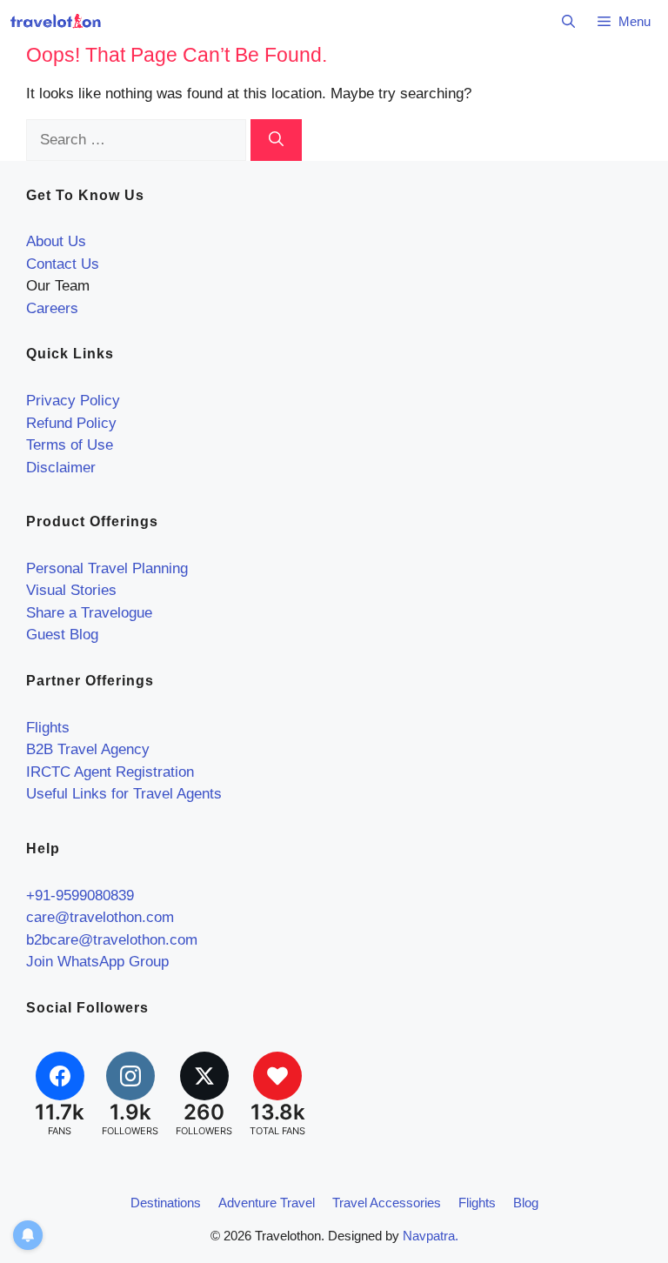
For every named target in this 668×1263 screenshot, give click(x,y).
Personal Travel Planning (107, 568)
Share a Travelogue (89, 613)
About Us (56, 241)
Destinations (165, 1202)
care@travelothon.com (100, 917)
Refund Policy (71, 423)
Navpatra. (430, 1235)
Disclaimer (61, 467)
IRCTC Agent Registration (110, 772)
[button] (568, 21)
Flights (48, 727)
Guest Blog (62, 634)
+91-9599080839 (80, 895)
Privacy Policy (73, 400)
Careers (52, 308)
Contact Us (62, 264)
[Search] (276, 140)
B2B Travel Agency (88, 749)
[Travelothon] (56, 21)
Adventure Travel (266, 1202)
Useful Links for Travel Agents (124, 793)
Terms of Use (69, 445)
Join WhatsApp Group (97, 961)
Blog (525, 1202)
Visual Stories (71, 590)
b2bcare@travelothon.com (111, 940)
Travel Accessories (386, 1202)
